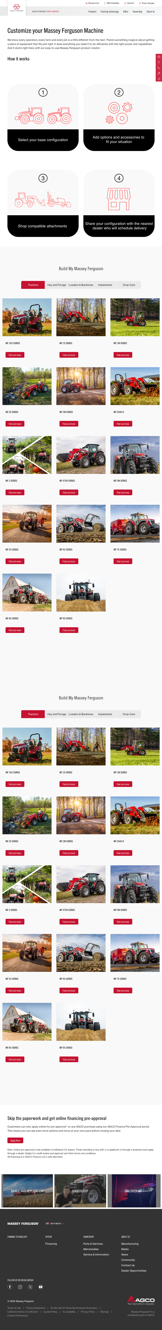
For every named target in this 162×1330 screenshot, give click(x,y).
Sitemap (104, 1311)
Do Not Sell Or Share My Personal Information (73, 1308)
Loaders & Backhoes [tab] (81, 284)
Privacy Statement (35, 1308)
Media (125, 1249)
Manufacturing (130, 1243)
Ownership (137, 11)
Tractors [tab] (33, 284)
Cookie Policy (50, 1311)
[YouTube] (40, 1286)
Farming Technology (110, 11)
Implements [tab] (105, 284)
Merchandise (91, 1249)
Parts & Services (93, 1243)
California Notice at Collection (22, 1311)
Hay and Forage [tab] (56, 284)
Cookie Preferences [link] (17, 1315)
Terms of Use (14, 1308)
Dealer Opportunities (133, 1270)
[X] (30, 1286)
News (124, 1254)
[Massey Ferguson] (17, 8)
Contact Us (128, 1265)
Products (92, 11)
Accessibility (69, 1311)
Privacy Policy (88, 1311)
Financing (51, 1243)
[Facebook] (9, 1286)
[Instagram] (20, 1286)
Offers (125, 11)
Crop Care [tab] (129, 284)
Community (128, 1259)
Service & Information (96, 1254)
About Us (151, 11)
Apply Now (15, 1140)
